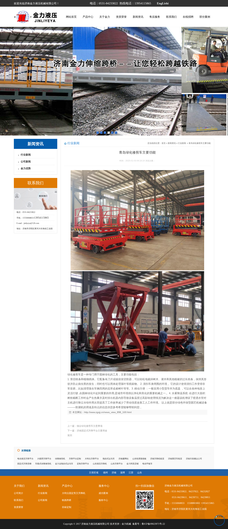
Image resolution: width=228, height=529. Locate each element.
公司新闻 (26, 161)
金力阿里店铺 (133, 463)
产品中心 (88, 16)
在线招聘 (188, 16)
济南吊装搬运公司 (194, 458)
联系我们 (171, 16)
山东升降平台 (117, 463)
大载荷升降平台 (44, 458)
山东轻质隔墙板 (139, 458)
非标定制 (66, 507)
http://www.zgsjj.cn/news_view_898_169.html (108, 412)
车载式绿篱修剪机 (43, 463)
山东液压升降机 (100, 463)
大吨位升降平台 (92, 458)
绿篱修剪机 (60, 458)
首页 (164, 143)
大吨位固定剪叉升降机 (73, 493)
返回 (69, 435)
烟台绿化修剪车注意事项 (89, 426)
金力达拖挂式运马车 (64, 463)
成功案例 (103, 493)
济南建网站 (124, 458)
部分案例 (204, 16)
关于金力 (104, 16)
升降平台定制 (75, 458)
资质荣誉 (121, 16)
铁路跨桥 (66, 500)
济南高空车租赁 (175, 458)
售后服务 (154, 16)
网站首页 (71, 16)
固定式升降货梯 (24, 463)
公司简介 (18, 493)
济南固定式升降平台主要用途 (92, 430)
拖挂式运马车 (109, 458)
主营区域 (93, 472)
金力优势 (26, 168)
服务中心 (103, 500)
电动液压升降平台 (25, 458)
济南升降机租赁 (157, 458)
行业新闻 (26, 154)
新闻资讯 (138, 16)
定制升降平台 (83, 463)
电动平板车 (147, 463)
